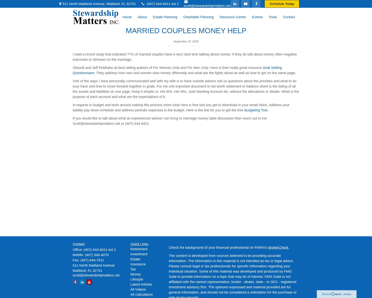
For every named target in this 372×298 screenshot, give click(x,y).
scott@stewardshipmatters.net (96, 275)
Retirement (138, 249)
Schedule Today (282, 4)
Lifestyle (136, 279)
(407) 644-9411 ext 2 (163, 4)
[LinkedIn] (235, 4)
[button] (127, 17)
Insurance (138, 264)
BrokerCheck (278, 247)
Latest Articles (141, 284)
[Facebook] (256, 4)
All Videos (138, 289)
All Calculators (141, 294)
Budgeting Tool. (256, 110)
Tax (133, 269)
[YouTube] (245, 4)
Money (135, 274)
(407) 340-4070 (97, 255)
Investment (138, 254)
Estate (135, 259)
